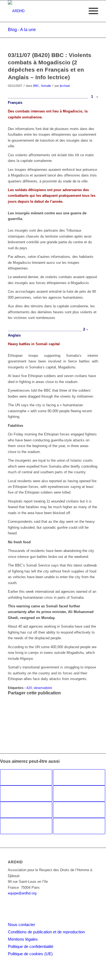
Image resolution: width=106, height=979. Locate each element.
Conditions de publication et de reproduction (46, 932)
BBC (36, 85)
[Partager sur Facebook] (11, 698)
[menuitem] (90, 11)
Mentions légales (23, 939)
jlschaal (65, 85)
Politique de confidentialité (30, 946)
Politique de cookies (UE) (30, 953)
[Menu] (90, 11)
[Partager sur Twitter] (11, 704)
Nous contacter (21, 924)
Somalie (46, 85)
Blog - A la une (22, 29)
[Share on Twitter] (11, 710)
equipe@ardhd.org (22, 893)
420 (29, 688)
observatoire (43, 688)
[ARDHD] (44, 11)
